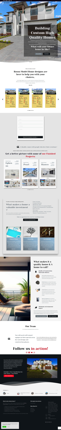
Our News (32, 411)
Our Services (32, 410)
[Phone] (9, 0)
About (18, 2)
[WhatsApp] (11, 0)
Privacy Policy (32, 403)
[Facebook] (3, 0)
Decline (9, 426)
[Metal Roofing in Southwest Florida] (18, 393)
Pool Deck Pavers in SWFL (53, 393)
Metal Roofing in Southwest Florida (25, 393)
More (23, 2)
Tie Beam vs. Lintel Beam (39, 393)
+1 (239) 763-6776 (51, 415)
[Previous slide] (2, 32)
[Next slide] (59, 32)
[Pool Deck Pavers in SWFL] (46, 393)
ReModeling (39, 2)
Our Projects (32, 409)
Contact (50, 2)
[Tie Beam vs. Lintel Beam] (32, 393)
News (45, 2)
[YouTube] (6, 0)
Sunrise (8, 393)
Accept (4, 426)
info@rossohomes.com (52, 418)
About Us (32, 408)
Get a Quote (6, 2)
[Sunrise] (4, 393)
